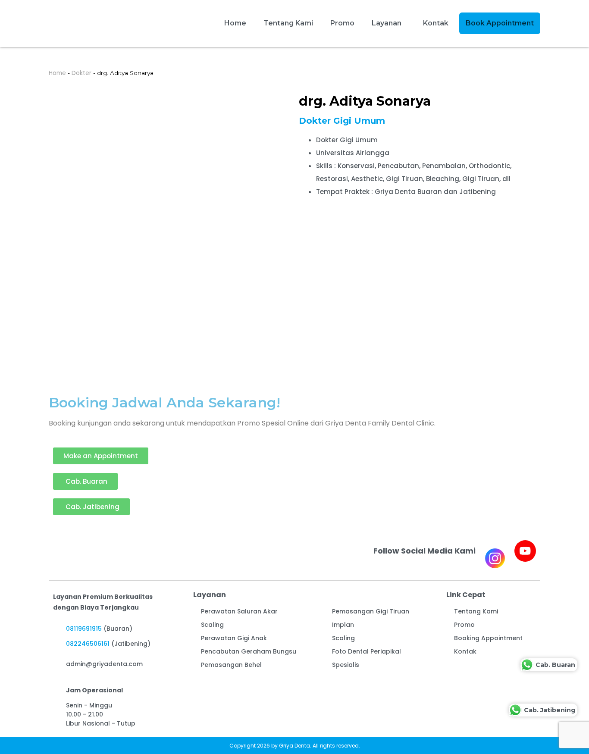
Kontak (435, 23)
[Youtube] (525, 551)
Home (235, 23)
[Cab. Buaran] (526, 664)
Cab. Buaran (555, 664)
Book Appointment (500, 23)
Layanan (386, 23)
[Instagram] (495, 558)
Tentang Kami (288, 23)
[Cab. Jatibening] (515, 710)
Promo (342, 23)
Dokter (81, 73)
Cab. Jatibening (549, 709)
